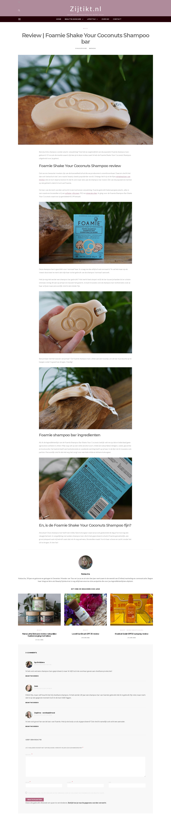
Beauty (85, 28)
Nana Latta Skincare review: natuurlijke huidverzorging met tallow (39, 635)
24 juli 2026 (39, 640)
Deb (36, 686)
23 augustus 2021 (81, 48)
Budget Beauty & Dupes (135, 630)
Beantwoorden (32, 676)
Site (110, 782)
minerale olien (91, 193)
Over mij (105, 19)
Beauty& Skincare (73, 19)
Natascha (92, 48)
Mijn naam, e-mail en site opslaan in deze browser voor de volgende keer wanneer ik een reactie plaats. (66, 793)
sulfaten (68, 193)
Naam (28, 782)
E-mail (70, 782)
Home (58, 19)
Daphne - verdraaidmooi (44, 713)
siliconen (75, 193)
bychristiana (39, 662)
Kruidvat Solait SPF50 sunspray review (131, 634)
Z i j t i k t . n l (85, 8)
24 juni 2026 (132, 637)
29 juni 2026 (85, 637)
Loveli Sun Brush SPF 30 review (85, 634)
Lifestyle (91, 19)
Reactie (28, 754)
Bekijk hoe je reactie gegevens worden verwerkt (87, 803)
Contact (117, 19)
